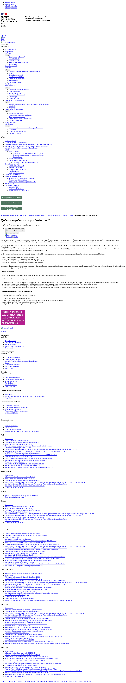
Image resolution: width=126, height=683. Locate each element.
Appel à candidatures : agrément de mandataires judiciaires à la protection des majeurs (31, 550)
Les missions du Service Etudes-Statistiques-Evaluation (26, 128)
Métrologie (12, 106)
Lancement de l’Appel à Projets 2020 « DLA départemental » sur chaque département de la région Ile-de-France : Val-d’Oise (43, 671)
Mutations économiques (16, 158)
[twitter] (15, 237)
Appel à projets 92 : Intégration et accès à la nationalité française (24, 553)
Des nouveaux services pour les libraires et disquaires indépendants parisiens (28, 446)
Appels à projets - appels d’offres (19, 62)
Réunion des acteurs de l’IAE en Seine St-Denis (20, 591)
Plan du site (87, 681)
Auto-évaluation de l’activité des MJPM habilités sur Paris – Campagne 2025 (28, 467)
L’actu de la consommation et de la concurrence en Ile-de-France (29, 104)
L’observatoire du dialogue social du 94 (17, 633)
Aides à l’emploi (14, 151)
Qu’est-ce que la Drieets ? (17, 57)
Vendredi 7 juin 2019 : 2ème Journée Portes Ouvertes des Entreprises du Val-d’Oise (31, 669)
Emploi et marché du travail (17, 131)
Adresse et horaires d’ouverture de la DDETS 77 (20, 477)
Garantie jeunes (17, 157)
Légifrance (57, 681)
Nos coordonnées (14, 59)
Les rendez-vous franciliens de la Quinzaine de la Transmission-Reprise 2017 (29, 144)
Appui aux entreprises (15, 167)
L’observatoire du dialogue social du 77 (17, 487)
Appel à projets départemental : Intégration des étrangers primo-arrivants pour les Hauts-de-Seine (35, 557)
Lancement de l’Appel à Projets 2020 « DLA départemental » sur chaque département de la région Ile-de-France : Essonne (43, 515)
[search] (10, 44)
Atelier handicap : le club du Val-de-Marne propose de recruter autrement (27, 627)
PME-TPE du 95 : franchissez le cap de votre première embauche (25, 660)
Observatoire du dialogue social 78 (15, 497)
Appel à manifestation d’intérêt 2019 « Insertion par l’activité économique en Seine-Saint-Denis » (35, 580)
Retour (7, 55)
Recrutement (13, 64)
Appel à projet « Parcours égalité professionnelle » (20, 562)
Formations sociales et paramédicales (20, 118)
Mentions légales (66, 681)
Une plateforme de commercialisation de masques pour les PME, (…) (26, 146)
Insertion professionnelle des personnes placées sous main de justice (26, 589)
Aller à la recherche (11, 6)
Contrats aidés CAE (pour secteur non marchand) (28, 153)
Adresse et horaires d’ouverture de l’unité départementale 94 (23, 609)
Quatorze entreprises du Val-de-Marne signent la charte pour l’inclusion (27, 618)
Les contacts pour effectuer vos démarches (18, 539)
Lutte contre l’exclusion (16, 113)
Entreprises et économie (16, 75)
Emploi (11, 73)
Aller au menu (9, 4)
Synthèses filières (14, 171)
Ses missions (9, 439)
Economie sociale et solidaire (18, 160)
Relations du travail (15, 93)
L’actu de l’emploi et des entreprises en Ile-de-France (25, 71)
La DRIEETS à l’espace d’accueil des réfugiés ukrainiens (22, 453)
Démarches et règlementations (18, 180)
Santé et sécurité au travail (17, 95)
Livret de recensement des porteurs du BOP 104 (19, 640)
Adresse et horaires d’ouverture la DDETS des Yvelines (22, 495)
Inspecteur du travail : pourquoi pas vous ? (18, 625)
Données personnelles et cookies (42, 681)
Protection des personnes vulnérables (20, 115)
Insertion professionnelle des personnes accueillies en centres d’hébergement (28, 588)
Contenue (4, 35)
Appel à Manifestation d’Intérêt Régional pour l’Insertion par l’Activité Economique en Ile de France (36, 451)
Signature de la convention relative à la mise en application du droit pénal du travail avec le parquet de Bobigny (39, 600)
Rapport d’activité (14, 60)
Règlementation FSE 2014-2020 (19, 190)
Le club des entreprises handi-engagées (17, 595)
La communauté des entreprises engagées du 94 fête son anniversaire (26, 624)
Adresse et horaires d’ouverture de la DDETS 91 (20, 506)
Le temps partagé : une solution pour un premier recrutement (23, 662)
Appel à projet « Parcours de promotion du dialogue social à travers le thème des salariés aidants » (35, 564)
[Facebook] (8, 237)
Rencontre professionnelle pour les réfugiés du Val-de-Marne (23, 622)
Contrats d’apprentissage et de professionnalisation (28, 155)
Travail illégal (13, 97)
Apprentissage (13, 80)
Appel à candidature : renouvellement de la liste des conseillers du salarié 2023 (29, 629)
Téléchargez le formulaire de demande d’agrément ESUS (22, 442)
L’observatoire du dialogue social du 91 (17, 522)
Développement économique (17, 169)
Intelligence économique (16, 173)
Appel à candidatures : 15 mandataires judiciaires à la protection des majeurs (28, 620)
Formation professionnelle (17, 78)
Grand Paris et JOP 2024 (16, 77)
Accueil (3, 215)
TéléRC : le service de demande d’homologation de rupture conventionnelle (28, 458)
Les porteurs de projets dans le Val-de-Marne (18, 638)
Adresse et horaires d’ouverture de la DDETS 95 (20, 653)
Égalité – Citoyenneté (15, 120)
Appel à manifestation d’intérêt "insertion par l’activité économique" (26, 667)
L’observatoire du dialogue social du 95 (17, 676)
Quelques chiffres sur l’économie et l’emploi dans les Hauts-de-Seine (26, 535)
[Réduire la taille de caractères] (15, 229)
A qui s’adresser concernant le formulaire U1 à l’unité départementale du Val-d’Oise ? (31, 658)
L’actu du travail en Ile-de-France (19, 89)
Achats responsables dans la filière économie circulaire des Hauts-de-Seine (28, 560)
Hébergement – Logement (17, 117)
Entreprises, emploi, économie (16, 215)
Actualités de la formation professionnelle (21, 178)
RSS (2, 39)
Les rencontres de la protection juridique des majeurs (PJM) (23, 634)
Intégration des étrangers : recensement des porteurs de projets (24, 631)
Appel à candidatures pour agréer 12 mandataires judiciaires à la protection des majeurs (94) (33, 636)
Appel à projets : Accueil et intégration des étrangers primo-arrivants (26, 460)
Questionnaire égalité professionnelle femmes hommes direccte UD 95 (26, 656)
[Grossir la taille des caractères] (15, 231)
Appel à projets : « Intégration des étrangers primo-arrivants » (24, 566)
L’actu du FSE (13, 187)
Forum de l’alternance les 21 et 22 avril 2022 (18, 456)
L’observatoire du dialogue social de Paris (18, 448)
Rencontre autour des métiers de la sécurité (18, 586)
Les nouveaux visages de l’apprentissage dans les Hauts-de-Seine (25, 551)
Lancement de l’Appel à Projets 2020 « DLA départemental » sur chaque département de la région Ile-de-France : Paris (42, 449)
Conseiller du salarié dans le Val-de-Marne (18, 617)
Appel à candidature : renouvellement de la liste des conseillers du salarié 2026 (29, 641)
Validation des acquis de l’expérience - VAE (22, 182)
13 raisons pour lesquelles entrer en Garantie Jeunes (21, 665)
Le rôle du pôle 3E (10, 141)
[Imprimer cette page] (12, 233)
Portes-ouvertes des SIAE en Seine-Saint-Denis (19, 598)
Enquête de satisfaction (12, 537)
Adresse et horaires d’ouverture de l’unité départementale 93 (23, 573)
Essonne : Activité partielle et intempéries (17, 512)
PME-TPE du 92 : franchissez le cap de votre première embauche (25, 542)
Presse (3, 40)
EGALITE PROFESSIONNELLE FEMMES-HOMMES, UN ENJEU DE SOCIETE (32, 558)
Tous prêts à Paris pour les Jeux (14, 462)
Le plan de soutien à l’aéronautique (15, 142)
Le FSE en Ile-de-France (16, 189)
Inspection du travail (15, 91)
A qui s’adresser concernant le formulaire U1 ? (19, 444)
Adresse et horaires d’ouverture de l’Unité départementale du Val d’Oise (27, 672)
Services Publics (78, 681)
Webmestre (4, 681)
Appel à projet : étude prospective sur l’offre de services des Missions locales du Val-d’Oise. (33, 664)
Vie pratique (12, 107)
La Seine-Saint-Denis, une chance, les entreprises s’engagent (23, 579)
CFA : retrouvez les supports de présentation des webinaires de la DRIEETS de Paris (31, 455)
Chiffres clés (12, 130)
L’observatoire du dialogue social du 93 (17, 596)
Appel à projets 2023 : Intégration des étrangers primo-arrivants (24, 464)
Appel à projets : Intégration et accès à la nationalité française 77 (24, 486)
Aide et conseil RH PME (16, 166)
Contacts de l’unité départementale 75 (16, 440)
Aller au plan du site (11, 8)
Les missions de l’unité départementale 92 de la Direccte (22, 534)
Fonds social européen (16, 82)
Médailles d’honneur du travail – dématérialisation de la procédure (25, 517)
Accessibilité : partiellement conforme (20, 681)
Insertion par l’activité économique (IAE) (25, 162)
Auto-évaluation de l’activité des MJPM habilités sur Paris (23, 465)
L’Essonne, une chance (12, 521)
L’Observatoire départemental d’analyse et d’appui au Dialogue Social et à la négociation (32, 544)
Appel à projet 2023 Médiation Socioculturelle (19, 555)
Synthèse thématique (15, 133)
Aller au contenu (10, 2)
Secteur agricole (14, 98)
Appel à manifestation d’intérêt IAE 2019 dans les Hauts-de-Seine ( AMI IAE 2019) (31, 541)
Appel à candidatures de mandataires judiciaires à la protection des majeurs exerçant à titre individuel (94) (37, 643)
